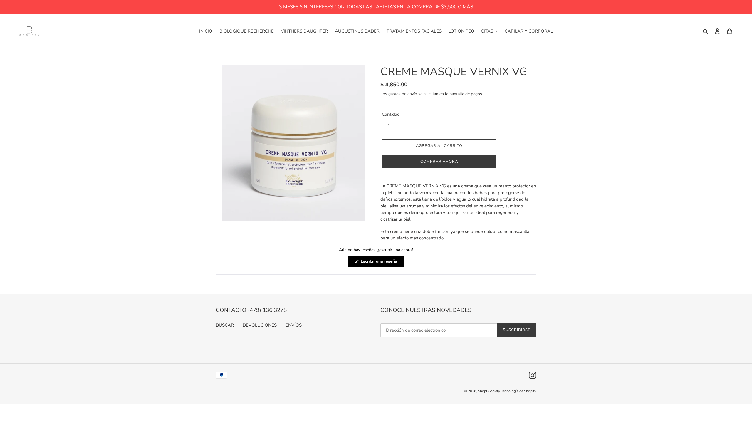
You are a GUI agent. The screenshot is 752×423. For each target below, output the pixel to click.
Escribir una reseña (382, 262)
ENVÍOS (294, 325)
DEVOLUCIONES (260, 325)
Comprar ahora (439, 161)
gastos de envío (402, 94)
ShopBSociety (489, 391)
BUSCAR (225, 325)
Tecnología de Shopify (518, 391)
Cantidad (391, 114)
